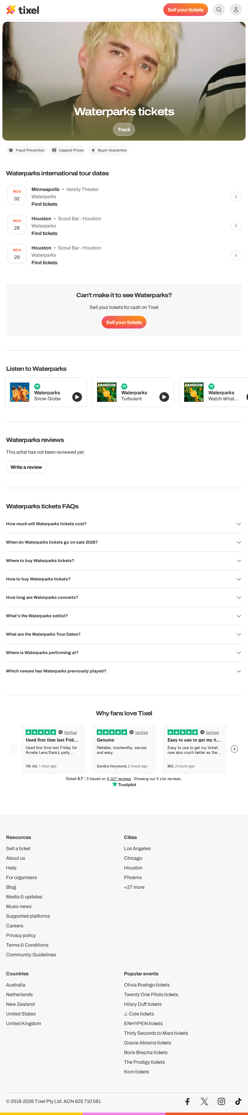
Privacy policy (21, 935)
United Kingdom (23, 1023)
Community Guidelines (31, 954)
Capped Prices (71, 150)
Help (11, 867)
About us (15, 858)
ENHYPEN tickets (143, 1023)
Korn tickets (136, 1071)
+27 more (134, 887)
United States (21, 1013)
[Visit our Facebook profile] (187, 1101)
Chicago (133, 858)
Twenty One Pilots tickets (151, 994)
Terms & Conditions (27, 945)
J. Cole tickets (139, 1013)
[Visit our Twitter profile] (204, 1101)
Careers (14, 925)
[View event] (236, 197)
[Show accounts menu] (236, 10)
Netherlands (19, 994)
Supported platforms (28, 916)
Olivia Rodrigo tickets (147, 984)
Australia (15, 984)
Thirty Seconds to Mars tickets (156, 1033)
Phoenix (133, 877)
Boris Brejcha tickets (146, 1052)
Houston (133, 867)
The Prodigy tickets (144, 1062)
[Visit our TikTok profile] (238, 1101)
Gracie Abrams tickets (147, 1042)
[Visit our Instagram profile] (221, 1101)
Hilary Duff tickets (143, 1004)
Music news (18, 906)
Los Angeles (137, 848)
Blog (11, 887)
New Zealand (20, 1004)
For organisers (21, 877)
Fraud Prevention (30, 150)
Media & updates (24, 896)
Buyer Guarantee (112, 150)
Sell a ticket (18, 848)
